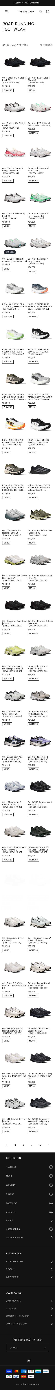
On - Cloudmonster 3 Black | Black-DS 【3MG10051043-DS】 (14, 623)
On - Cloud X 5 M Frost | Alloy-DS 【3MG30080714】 (14, 260)
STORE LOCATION (14, 1262)
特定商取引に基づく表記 (17, 1316)
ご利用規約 (11, 1308)
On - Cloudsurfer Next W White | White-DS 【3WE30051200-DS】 (39, 985)
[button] (6, 11)
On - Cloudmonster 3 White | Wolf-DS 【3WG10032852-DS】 (38, 668)
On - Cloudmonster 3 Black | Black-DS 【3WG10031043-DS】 (40, 623)
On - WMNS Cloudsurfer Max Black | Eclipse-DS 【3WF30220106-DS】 (38, 849)
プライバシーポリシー (16, 1324)
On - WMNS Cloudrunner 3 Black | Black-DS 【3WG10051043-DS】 (40, 804)
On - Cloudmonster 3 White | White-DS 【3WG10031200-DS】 (12, 713)
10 (39, 1145)
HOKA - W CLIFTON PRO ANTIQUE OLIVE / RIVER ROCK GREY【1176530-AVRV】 (13, 397)
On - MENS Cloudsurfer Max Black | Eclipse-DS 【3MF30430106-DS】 (12, 898)
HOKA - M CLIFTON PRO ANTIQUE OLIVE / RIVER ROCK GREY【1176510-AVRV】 (13, 487)
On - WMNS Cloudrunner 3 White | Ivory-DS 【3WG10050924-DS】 (14, 849)
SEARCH (10, 1269)
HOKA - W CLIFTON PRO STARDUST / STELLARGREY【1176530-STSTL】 (14, 306)
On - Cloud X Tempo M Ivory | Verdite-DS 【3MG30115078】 (38, 215)
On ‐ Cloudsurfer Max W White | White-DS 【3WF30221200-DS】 (39, 940)
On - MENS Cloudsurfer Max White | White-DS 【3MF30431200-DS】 (12, 1030)
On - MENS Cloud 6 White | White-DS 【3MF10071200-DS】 (14, 1076)
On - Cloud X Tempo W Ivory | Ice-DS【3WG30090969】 (38, 170)
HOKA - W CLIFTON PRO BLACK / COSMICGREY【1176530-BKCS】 (39, 351)
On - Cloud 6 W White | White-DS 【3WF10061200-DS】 (14, 985)
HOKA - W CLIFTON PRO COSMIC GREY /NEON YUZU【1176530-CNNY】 (13, 351)
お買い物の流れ (13, 1301)
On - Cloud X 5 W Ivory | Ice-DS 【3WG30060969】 (40, 124)
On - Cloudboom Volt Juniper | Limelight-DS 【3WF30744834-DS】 (38, 759)
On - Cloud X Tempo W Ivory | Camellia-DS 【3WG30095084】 (12, 170)
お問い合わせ (12, 1277)
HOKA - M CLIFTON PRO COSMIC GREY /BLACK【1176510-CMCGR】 (13, 442)
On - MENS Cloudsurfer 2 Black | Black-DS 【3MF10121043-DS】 (39, 1030)
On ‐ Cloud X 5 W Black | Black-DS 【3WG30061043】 (14, 80)
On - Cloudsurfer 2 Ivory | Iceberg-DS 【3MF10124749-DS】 (14, 940)
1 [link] (7, 1144)
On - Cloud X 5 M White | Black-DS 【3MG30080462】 (13, 215)
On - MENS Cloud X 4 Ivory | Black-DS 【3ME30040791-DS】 (14, 1121)
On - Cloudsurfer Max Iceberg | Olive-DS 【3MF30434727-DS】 (12, 532)
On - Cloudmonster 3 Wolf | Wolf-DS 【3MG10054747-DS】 (40, 578)
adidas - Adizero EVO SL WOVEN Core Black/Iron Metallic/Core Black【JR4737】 (39, 487)
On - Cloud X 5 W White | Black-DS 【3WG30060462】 (13, 125)
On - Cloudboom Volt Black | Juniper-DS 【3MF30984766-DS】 (12, 759)
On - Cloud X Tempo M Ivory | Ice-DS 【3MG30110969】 (38, 261)
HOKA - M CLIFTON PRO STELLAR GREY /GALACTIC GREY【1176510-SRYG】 (40, 397)
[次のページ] (48, 1145)
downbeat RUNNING (31, 1384)
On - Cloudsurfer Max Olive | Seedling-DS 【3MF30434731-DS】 (40, 532)
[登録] (44, 1347)
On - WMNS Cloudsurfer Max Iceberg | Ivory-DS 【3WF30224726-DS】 (38, 898)
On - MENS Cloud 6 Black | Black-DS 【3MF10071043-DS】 (40, 1076)
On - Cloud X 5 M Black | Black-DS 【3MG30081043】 (39, 80)
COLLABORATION (14, 1237)
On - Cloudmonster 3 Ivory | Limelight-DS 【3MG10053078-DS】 (14, 578)
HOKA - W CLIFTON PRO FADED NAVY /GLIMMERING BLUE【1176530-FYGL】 (40, 306)
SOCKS (9, 1221)
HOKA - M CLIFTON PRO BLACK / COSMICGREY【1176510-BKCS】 (38, 442)
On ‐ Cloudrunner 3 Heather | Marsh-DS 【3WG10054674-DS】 (12, 804)
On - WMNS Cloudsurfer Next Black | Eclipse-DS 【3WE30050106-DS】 (38, 1121)
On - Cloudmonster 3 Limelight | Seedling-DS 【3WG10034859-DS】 (13, 668)
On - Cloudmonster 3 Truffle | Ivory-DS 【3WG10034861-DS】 (38, 713)
